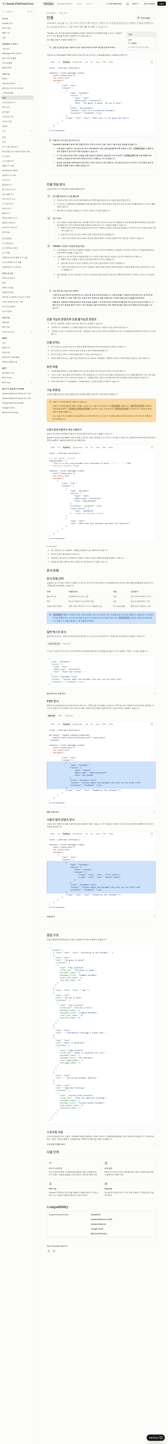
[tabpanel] (101, 669)
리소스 (90, 4)
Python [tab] (66, 62)
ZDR (130, 40)
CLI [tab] (59, 62)
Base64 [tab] (51, 715)
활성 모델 (55, 39)
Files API (134, 583)
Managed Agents (64, 4)
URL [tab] (60, 715)
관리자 (79, 4)
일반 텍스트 (101, 200)
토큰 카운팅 (69, 394)
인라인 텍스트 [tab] (54, 644)
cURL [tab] (52, 62)
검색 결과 (108, 1168)
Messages (48, 4)
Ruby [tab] (111, 62)
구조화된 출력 (64, 406)
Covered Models (142, 47)
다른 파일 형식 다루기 (73, 621)
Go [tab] (91, 62)
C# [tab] (86, 62)
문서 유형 (129, 298)
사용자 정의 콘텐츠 (118, 200)
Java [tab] (98, 62)
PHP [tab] (104, 62)
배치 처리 (79, 394)
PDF (94, 200)
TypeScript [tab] (77, 62)
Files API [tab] (67, 644)
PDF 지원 (75, 228)
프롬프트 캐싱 (58, 394)
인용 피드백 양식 (59, 47)
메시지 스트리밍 (55, 1168)
